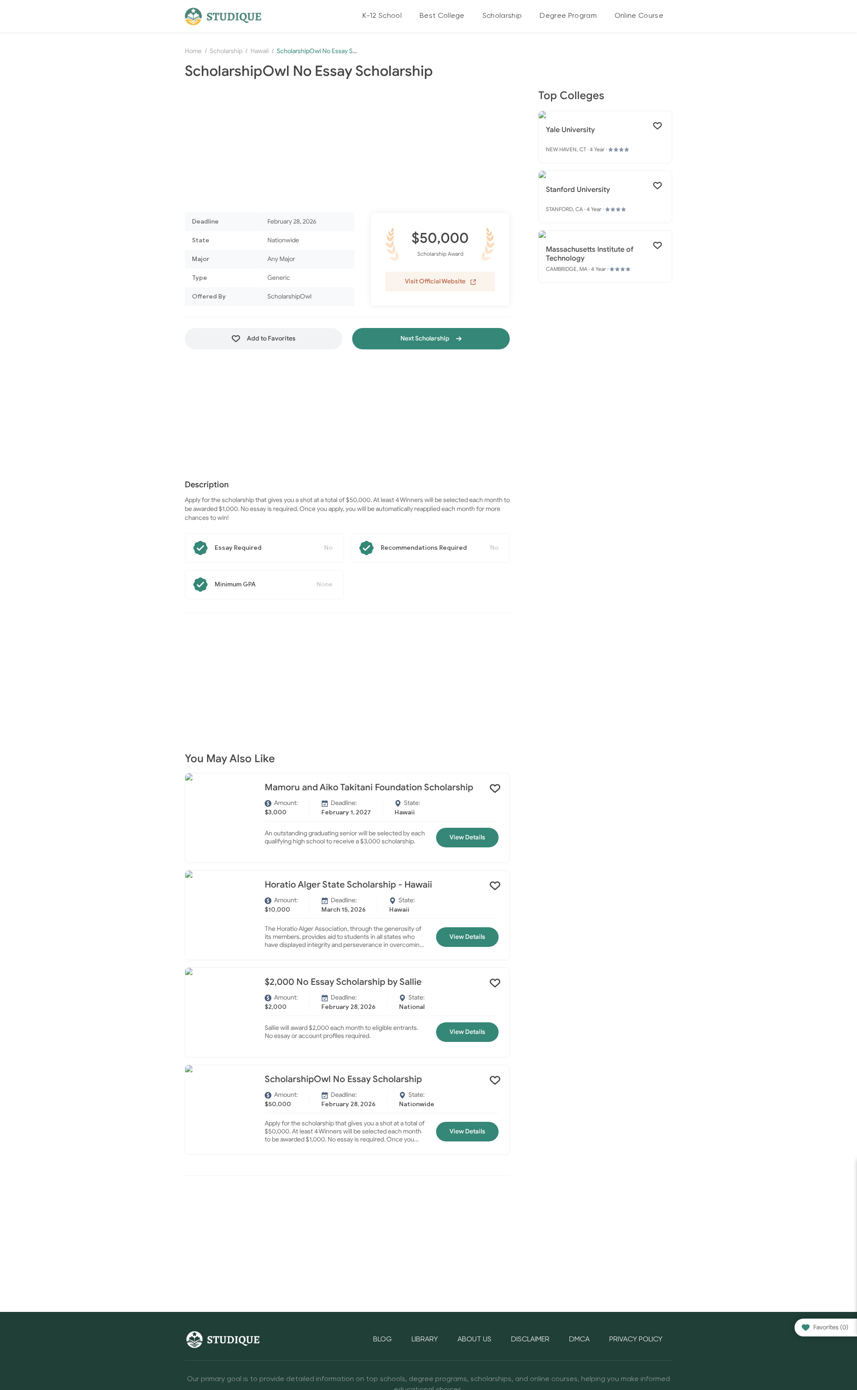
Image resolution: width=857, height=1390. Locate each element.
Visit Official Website (436, 281)
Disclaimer (530, 1339)
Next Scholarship (425, 338)
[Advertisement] (347, 146)
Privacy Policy (635, 1339)
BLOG (382, 1339)
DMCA (579, 1339)
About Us (474, 1339)
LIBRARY (425, 1339)
